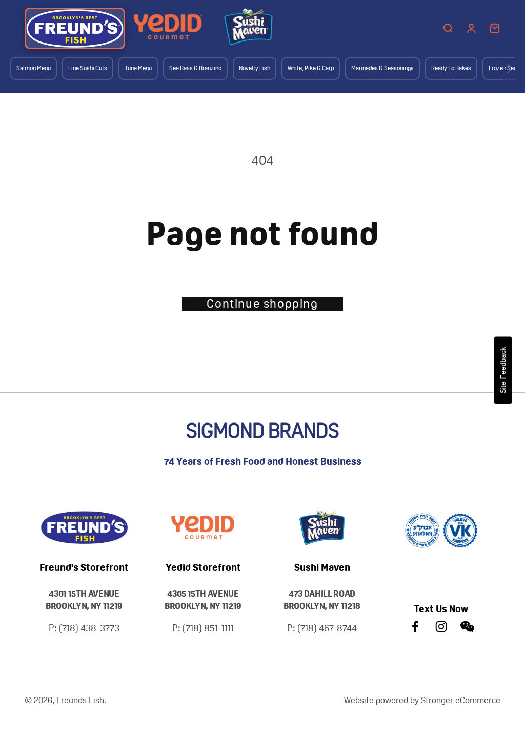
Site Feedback (503, 370)
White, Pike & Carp (311, 68)
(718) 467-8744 (327, 628)
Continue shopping (262, 304)
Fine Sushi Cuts (87, 68)
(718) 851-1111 (208, 628)
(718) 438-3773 (89, 628)
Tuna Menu (138, 68)
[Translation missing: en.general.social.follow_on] (415, 626)
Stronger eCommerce (460, 700)
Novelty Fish (254, 68)
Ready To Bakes (451, 68)
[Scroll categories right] (509, 68)
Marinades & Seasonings (382, 68)
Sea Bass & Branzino (195, 68)
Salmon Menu (33, 68)
